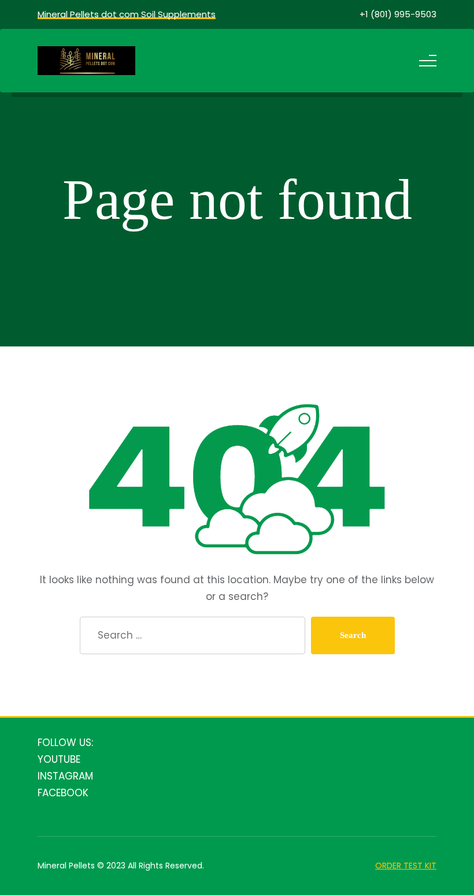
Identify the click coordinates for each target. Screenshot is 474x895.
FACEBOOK (63, 793)
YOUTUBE (59, 759)
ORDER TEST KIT (405, 865)
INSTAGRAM (65, 776)
